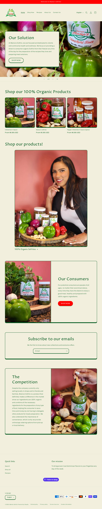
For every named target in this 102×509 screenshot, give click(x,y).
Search (7, 466)
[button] (86, 12)
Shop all (7, 469)
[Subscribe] (66, 351)
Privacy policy (44, 504)
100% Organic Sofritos (25, 249)
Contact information (66, 504)
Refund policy (34, 504)
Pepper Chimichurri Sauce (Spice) (78, 130)
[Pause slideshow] (58, 79)
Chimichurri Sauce (11, 130)
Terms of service (54, 504)
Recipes (7, 473)
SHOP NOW (16, 63)
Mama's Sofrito (41, 130)
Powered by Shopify (23, 504)
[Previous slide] (44, 79)
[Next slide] (53, 79)
